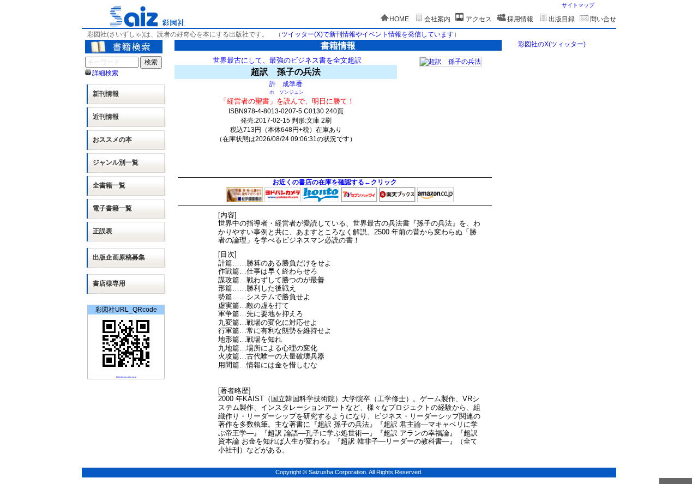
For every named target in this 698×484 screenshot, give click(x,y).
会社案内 (437, 19)
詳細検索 (105, 73)
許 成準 (282, 83)
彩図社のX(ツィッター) (552, 44)
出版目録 (562, 19)
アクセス (479, 19)
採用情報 (520, 19)
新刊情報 (106, 94)
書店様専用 (109, 283)
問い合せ (603, 19)
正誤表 (102, 231)
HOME (399, 19)
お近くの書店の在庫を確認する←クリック (335, 182)
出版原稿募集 (119, 257)
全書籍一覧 (109, 185)
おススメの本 (112, 139)
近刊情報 (106, 116)
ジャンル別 (116, 162)
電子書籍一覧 (112, 208)
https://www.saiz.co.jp (126, 377)
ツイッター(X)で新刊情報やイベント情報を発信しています (367, 34)
